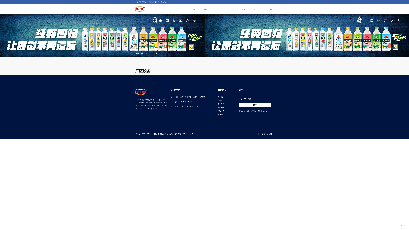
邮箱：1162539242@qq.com (186, 106)
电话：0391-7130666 (183, 102)
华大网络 (270, 134)
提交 (255, 105)
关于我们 (205, 9)
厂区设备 (153, 53)
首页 (194, 9)
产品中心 (218, 9)
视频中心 (256, 9)
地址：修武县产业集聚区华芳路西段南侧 (190, 97)
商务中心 (231, 9)
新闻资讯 (243, 9)
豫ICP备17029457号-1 (184, 134)
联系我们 (269, 9)
